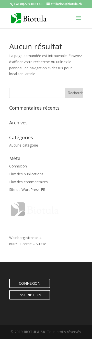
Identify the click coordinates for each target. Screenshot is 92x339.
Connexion (18, 166)
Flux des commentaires (28, 181)
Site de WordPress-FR (27, 189)
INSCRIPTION (29, 294)
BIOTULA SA (34, 331)
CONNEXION (29, 283)
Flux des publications (26, 174)
